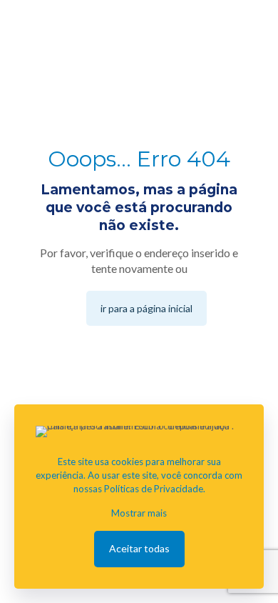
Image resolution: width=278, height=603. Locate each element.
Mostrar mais (139, 513)
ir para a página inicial (146, 308)
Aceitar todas (139, 548)
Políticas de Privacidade (153, 488)
